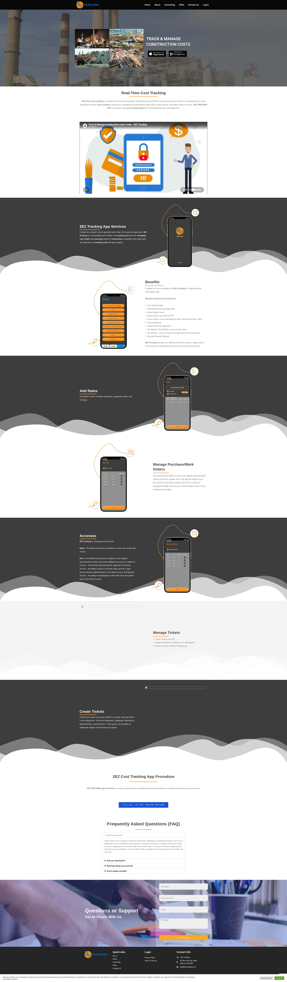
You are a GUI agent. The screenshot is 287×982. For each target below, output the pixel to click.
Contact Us (193, 5)
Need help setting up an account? (120, 866)
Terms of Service (151, 961)
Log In (206, 5)
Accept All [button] (279, 978)
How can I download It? (116, 861)
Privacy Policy (150, 958)
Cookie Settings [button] (266, 978)
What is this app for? (115, 835)
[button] (143, 835)
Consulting (169, 5)
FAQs (181, 5)
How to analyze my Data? (117, 871)
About (157, 5)
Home (147, 5)
